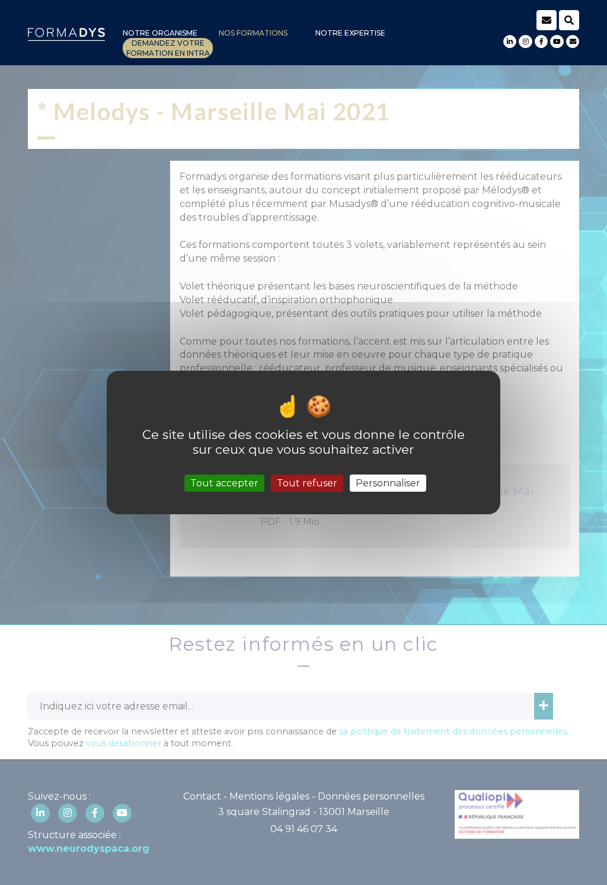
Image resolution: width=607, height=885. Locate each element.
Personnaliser (388, 483)
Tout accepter (224, 483)
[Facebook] (541, 41)
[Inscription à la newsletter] (546, 20)
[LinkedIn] (509, 41)
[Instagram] (525, 41)
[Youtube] (556, 41)
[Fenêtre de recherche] (569, 20)
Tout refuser (307, 483)
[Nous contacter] (572, 41)
